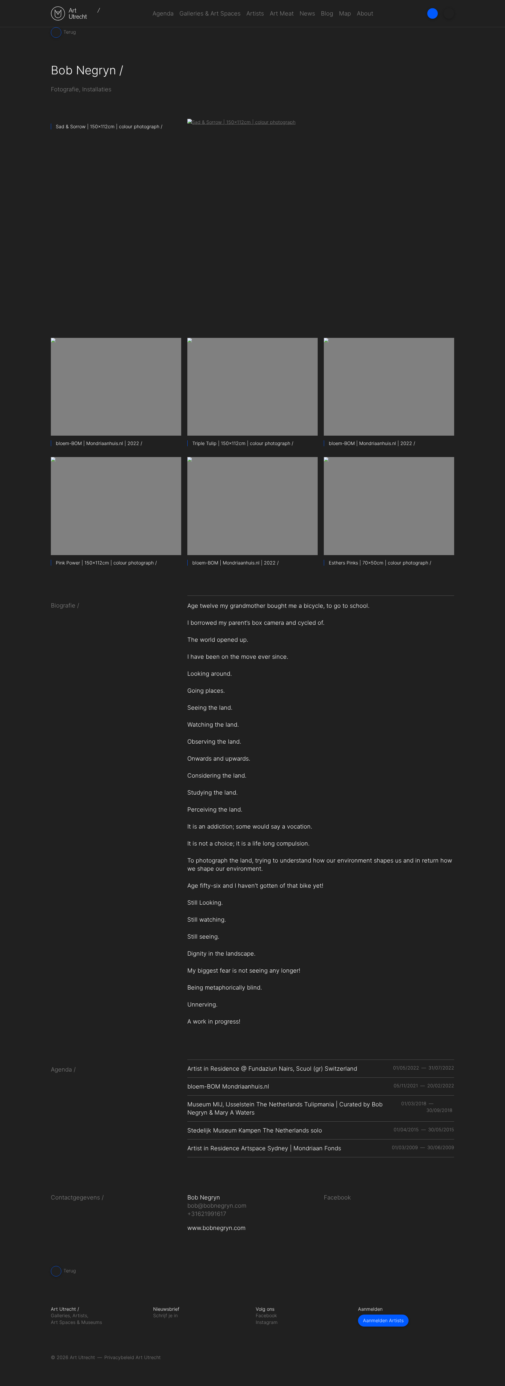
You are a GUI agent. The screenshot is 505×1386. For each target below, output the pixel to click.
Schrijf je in (165, 1315)
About (365, 13)
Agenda (163, 13)
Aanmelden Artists (383, 1320)
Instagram (267, 1322)
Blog (327, 13)
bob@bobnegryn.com (216, 1205)
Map (345, 13)
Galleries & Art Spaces (210, 13)
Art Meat (282, 13)
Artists (255, 13)
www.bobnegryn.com (216, 1227)
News (307, 13)
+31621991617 (206, 1213)
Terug (69, 32)
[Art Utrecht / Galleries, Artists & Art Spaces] (76, 13)
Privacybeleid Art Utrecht (132, 1357)
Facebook (337, 1197)
